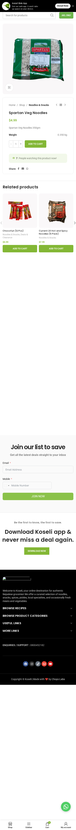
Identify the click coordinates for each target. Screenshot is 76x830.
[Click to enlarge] (9, 87)
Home (12, 105)
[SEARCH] (52, 15)
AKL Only (66, 15)
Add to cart (35, 144)
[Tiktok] (38, 663)
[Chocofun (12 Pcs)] (20, 210)
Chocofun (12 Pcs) (13, 230)
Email (6, 463)
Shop (22, 105)
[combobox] (6, 485)
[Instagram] (31, 663)
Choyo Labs (58, 679)
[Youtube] (50, 663)
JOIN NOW (38, 496)
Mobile (6, 479)
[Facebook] (25, 663)
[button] (20, 248)
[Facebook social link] (18, 168)
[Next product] (65, 105)
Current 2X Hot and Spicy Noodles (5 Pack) (53, 232)
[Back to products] (61, 105)
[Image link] (17, 581)
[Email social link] (23, 168)
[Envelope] (44, 663)
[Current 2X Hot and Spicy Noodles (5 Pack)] (56, 210)
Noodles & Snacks (39, 105)
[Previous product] (56, 105)
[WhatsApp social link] (27, 168)
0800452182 (37, 645)
